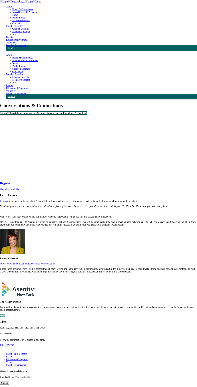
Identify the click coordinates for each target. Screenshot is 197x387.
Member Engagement (16, 365)
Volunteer (11, 362)
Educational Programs (17, 359)
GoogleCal (14, 189)
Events (9, 356)
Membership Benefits (16, 354)
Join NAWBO (7, 345)
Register (4, 201)
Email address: (7, 377)
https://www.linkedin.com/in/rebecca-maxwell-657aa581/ (28, 263)
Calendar (4, 189)
